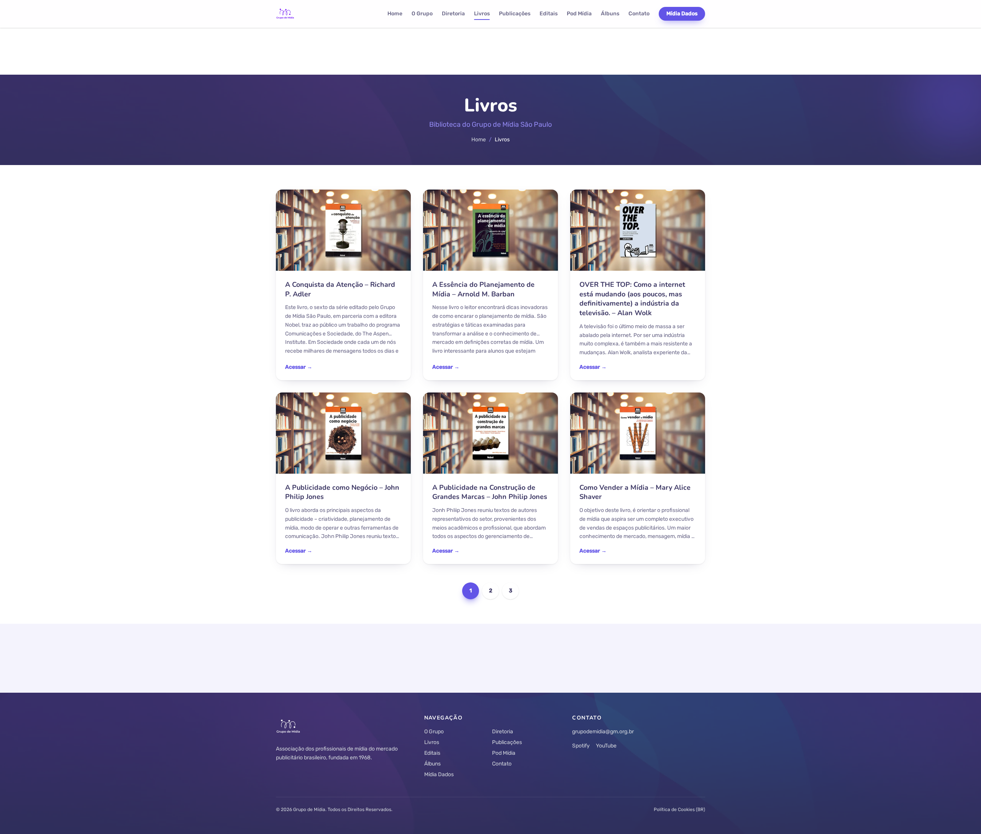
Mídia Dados (681, 13)
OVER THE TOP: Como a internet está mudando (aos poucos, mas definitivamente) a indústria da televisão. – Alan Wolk (632, 298)
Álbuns (610, 13)
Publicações (514, 13)
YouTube (606, 745)
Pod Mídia (579, 13)
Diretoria (453, 13)
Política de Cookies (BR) (679, 809)
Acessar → (298, 367)
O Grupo (422, 13)
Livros (482, 13)
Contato (639, 13)
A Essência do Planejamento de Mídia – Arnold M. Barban (483, 289)
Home (394, 13)
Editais (549, 13)
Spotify (581, 745)
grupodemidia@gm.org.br (603, 731)
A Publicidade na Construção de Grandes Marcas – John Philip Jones (489, 492)
